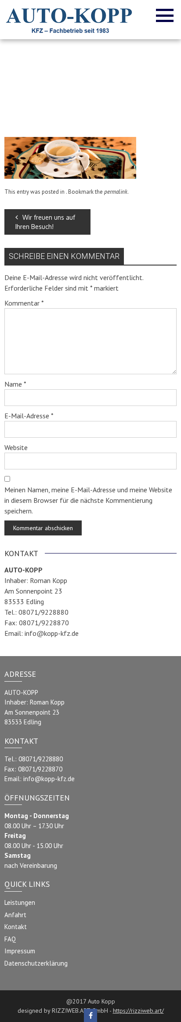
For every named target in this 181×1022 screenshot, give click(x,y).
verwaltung (84, 97)
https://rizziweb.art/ (138, 1011)
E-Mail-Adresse (29, 415)
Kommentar (24, 303)
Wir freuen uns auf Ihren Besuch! (45, 222)
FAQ (10, 939)
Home (76, 86)
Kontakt (15, 926)
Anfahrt (15, 915)
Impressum (19, 951)
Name (15, 384)
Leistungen (19, 902)
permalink (115, 192)
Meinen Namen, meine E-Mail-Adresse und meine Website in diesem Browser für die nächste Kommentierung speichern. (88, 500)
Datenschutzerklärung (36, 963)
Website (16, 447)
